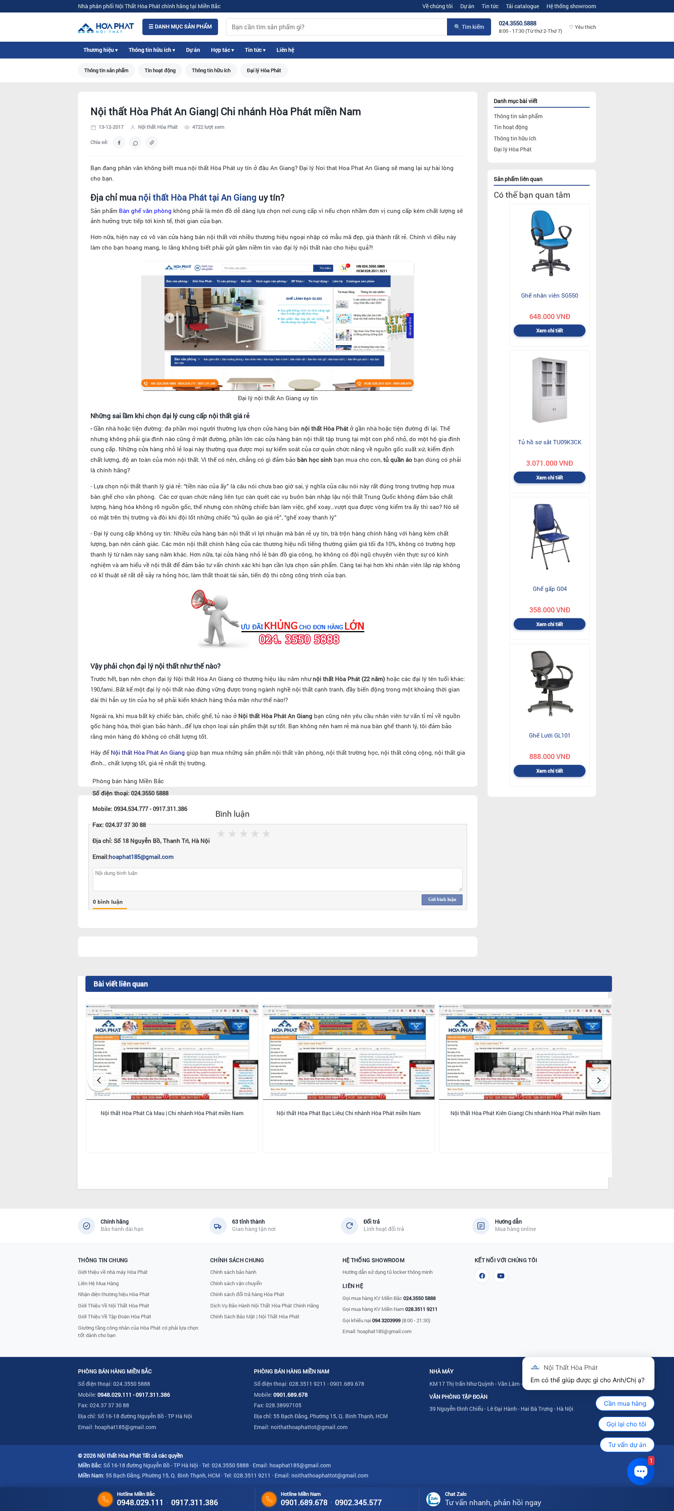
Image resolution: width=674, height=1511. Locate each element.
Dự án (467, 6)
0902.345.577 (358, 1502)
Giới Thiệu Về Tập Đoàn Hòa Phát (114, 1316)
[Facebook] (482, 1275)
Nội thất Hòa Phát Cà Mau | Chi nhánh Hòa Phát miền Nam (172, 1113)
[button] (98, 1080)
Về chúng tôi (437, 6)
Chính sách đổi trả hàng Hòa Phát (247, 1294)
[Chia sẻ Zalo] (135, 142)
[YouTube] (500, 1275)
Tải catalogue (522, 6)
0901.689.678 (290, 1394)
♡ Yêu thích (582, 26)
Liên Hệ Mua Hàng (98, 1283)
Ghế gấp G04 (550, 588)
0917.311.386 (153, 1394)
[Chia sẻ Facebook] (119, 142)
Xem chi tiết (549, 330)
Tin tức (490, 6)
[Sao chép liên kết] (151, 142)
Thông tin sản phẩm (106, 70)
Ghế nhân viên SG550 (549, 295)
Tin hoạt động (160, 70)
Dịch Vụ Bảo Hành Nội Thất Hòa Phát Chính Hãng (264, 1305)
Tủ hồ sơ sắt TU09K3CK (550, 442)
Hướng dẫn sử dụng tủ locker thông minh (387, 1271)
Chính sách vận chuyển (236, 1283)
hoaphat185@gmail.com (141, 856)
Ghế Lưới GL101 (550, 736)
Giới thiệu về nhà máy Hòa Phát (113, 1271)
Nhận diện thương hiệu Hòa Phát (114, 1294)
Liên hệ (285, 49)
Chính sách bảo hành (233, 1271)
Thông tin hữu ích (211, 70)
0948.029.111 (115, 1394)
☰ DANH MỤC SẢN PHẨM (180, 26)
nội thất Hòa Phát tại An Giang (197, 197)
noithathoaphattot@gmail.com (309, 1427)
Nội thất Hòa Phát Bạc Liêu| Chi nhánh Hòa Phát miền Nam (348, 1113)
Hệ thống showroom (571, 6)
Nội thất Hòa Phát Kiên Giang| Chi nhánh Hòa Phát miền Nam (525, 1113)
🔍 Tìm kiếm (469, 26)
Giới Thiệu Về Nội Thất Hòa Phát (113, 1305)
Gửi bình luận (442, 899)
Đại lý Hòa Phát (264, 70)
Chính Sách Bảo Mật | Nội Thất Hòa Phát (255, 1316)
